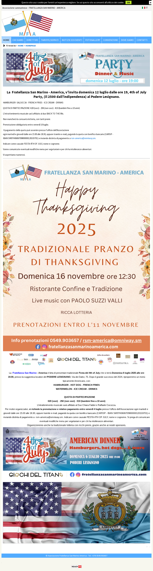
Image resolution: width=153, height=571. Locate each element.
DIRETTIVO (32, 40)
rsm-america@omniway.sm (83, 138)
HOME (6, 40)
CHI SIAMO (18, 40)
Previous (5, 513)
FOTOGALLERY (92, 40)
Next (148, 513)
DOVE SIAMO (127, 40)
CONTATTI (142, 40)
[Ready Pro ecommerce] (76, 566)
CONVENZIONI (110, 40)
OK (128, 2)
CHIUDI (150, 2)
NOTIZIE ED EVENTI (72, 40)
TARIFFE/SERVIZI (50, 40)
